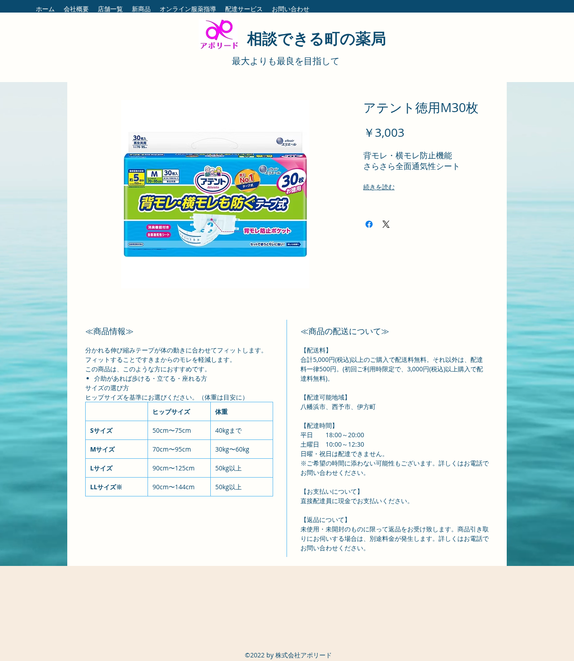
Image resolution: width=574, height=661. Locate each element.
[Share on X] (386, 224)
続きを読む (379, 187)
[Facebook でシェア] (369, 224)
